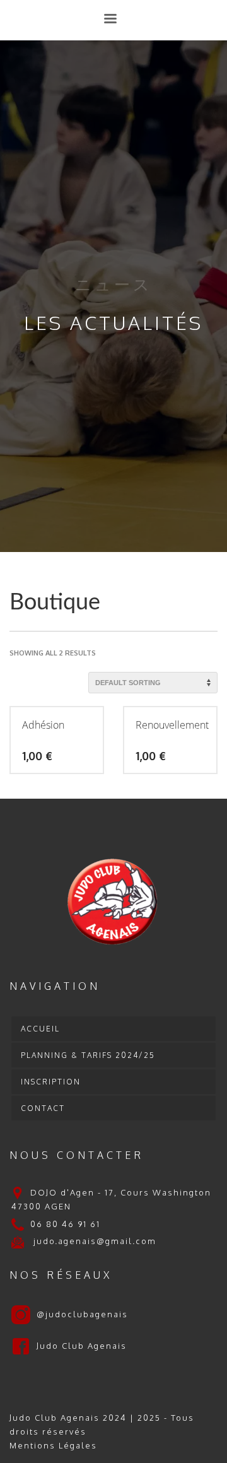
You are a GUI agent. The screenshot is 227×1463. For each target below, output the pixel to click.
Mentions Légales (53, 1445)
